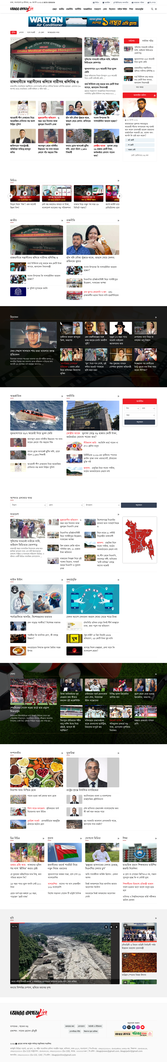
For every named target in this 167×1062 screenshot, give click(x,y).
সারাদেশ (97, 9)
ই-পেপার (152, 2)
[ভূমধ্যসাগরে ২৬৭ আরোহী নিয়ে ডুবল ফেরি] (140, 61)
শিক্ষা (131, 9)
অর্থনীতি (78, 9)
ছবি (12, 918)
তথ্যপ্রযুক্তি (139, 9)
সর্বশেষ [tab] (132, 40)
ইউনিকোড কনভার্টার (121, 2)
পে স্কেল (41, 32)
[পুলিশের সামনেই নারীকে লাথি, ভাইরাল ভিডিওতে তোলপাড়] (140, 50)
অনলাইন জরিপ (140, 95)
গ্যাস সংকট (31, 32)
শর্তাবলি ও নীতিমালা (95, 1026)
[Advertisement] (64, 168)
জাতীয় (61, 9)
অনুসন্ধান (140, 422)
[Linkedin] (133, 1027)
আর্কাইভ (107, 2)
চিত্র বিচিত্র (15, 838)
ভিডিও (97, 2)
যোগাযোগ (81, 1026)
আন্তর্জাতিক (87, 9)
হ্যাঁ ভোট (131, 140)
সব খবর (139, 87)
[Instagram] (138, 1027)
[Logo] (21, 9)
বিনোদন (112, 9)
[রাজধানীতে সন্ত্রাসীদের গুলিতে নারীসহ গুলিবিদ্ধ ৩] (140, 69)
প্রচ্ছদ (54, 9)
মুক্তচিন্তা (70, 753)
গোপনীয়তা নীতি (75, 1031)
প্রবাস (50, 838)
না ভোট (130, 145)
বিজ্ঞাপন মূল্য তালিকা (90, 1031)
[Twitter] (129, 1027)
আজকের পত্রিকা (138, 2)
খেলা (105, 9)
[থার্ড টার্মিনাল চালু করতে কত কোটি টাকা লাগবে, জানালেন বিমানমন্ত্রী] (140, 80)
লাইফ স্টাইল (122, 9)
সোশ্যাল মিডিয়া (93, 838)
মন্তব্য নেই (131, 149)
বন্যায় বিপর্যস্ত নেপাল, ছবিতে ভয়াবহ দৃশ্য (30, 987)
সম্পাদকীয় (15, 753)
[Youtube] (143, 1027)
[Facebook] (124, 1027)
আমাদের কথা (69, 1026)
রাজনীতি (69, 9)
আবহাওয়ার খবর (53, 32)
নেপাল (21, 32)
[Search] (152, 9)
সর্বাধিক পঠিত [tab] (147, 40)
